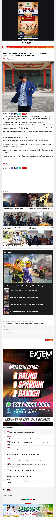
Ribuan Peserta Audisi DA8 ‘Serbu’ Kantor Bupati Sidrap (23, 290)
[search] (53, 42)
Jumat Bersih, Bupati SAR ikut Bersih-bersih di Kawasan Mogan (13, 246)
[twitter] (15, 114)
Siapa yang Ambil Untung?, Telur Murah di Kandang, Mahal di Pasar (41, 228)
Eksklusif (8, 51)
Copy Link (24, 113)
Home (4, 51)
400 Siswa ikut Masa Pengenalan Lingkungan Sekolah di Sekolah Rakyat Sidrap (26, 460)
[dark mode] (50, 42)
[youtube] (32, 499)
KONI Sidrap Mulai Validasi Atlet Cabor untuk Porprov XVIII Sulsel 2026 (39, 246)
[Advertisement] (28, 180)
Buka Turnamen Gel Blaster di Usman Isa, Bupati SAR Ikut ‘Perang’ (23, 286)
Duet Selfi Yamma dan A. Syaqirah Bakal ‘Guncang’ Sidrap (24, 311)
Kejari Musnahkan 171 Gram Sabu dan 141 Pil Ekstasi (19, 476)
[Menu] (3, 42)
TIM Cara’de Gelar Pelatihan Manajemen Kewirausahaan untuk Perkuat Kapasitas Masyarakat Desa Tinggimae (27, 465)
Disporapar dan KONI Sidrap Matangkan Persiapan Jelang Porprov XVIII (14, 228)
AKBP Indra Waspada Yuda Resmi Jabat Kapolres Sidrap (20, 432)
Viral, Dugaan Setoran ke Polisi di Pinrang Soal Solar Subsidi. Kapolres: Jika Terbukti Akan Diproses (29, 481)
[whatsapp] (20, 114)
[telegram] (17, 114)
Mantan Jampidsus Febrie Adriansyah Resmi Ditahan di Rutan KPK (23, 454)
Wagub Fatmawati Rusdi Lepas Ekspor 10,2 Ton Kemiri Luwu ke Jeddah (24, 470)
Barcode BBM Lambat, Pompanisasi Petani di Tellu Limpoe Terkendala (24, 449)
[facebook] (12, 114)
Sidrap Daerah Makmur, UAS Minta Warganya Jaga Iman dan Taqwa (23, 438)
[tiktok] (34, 499)
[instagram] (30, 499)
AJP (7, 58)
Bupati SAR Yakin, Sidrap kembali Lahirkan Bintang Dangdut (24, 297)
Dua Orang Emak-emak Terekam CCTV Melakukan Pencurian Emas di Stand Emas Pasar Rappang (28, 443)
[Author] (4, 59)
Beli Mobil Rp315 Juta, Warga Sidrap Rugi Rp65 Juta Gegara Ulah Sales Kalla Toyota (40, 209)
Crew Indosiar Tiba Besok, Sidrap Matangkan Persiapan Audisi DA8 (26, 304)
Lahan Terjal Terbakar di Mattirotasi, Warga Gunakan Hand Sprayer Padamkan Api (13, 209)
